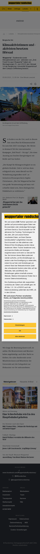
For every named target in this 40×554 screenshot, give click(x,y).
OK (20, 331)
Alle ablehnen (20, 336)
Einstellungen (20, 325)
